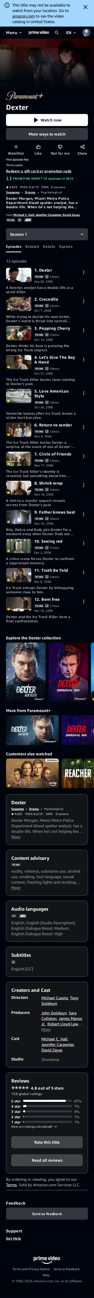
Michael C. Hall (23, 215)
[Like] (38, 146)
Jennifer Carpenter (48, 215)
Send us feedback (67, 1269)
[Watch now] (18, 275)
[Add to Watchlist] (16, 146)
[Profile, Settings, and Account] (86, 32)
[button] (47, 120)
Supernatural (32, 773)
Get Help (13, 1238)
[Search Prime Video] (56, 32)
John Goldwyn (54, 1012)
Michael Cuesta (54, 997)
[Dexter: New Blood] (26, 672)
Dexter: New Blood (32, 730)
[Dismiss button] (85, 7)
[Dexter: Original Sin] (68, 672)
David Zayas (71, 215)
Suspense (13, 192)
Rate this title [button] (47, 1141)
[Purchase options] (83, 272)
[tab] (13, 246)
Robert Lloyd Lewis (64, 1023)
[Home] (39, 33)
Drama (30, 192)
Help (46, 1275)
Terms (11, 1184)
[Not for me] (60, 146)
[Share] (82, 146)
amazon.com (23, 16)
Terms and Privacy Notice (31, 1269)
